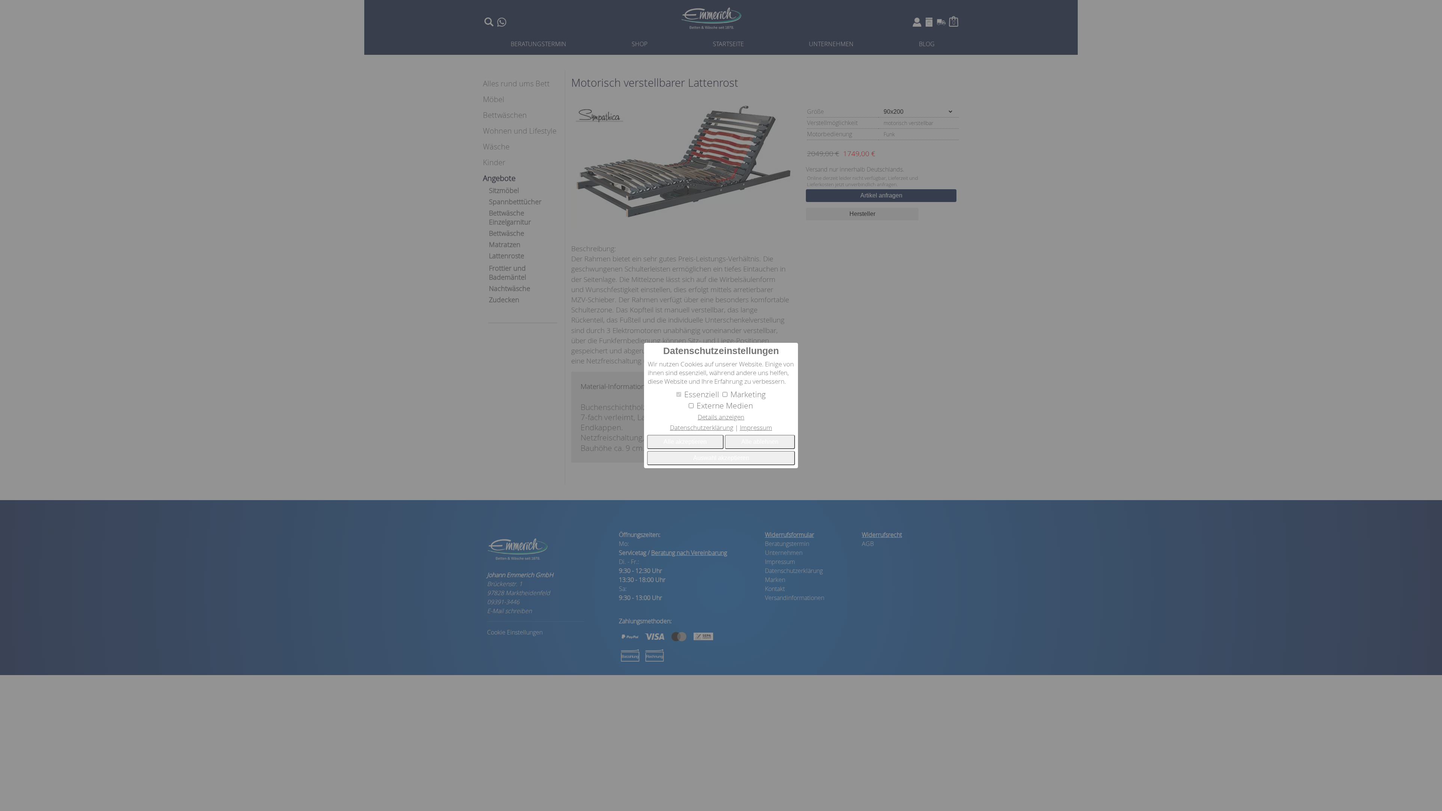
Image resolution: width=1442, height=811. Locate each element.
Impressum (756, 427)
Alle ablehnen (759, 442)
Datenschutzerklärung (701, 427)
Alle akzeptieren (685, 442)
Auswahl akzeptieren (721, 458)
